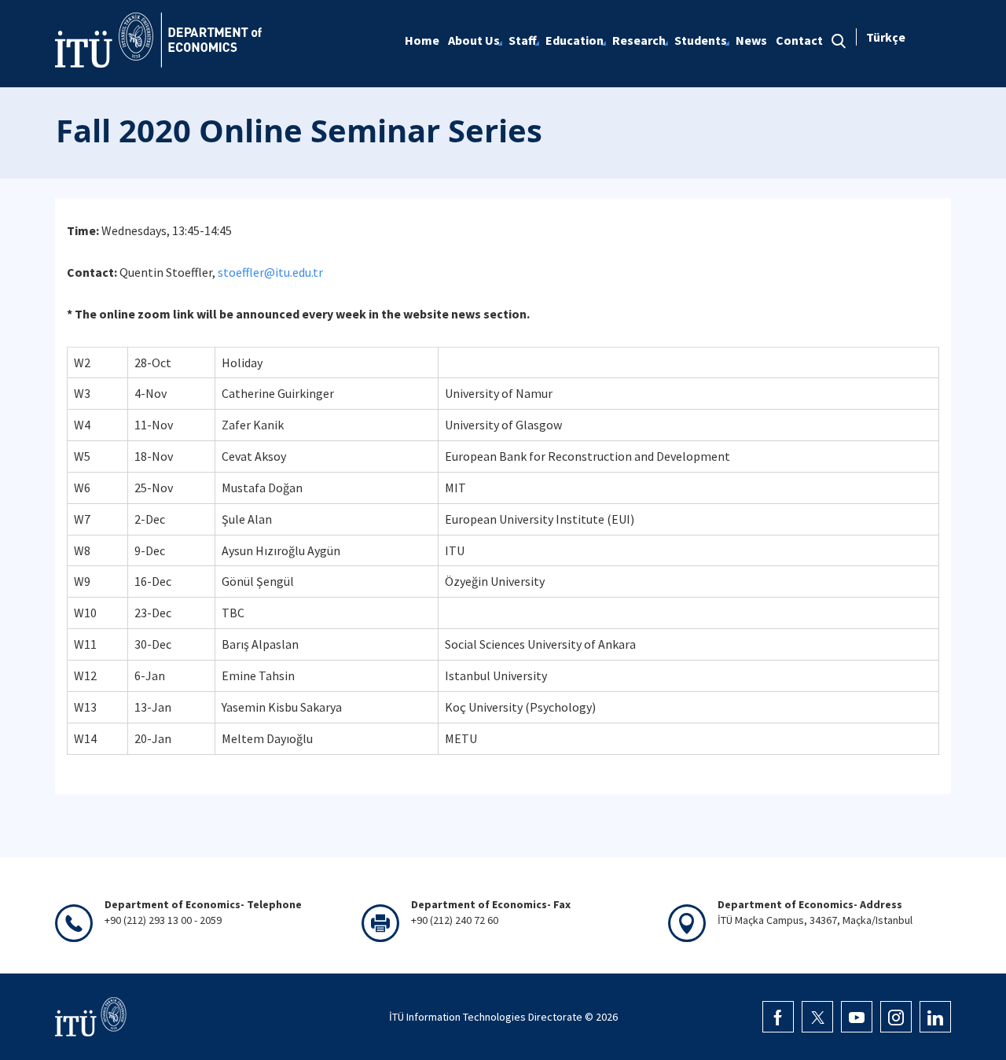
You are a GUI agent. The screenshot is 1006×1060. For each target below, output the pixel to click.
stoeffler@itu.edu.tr (270, 272)
